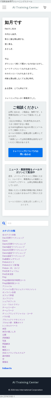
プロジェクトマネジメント (13, 319)
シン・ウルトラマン (10, 304)
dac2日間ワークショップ (13, 238)
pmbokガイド (8, 262)
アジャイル (7, 286)
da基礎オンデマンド (11, 259)
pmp (4, 277)
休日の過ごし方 (9, 331)
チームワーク (8, 310)
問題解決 (6, 344)
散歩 (4, 346)
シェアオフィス (9, 301)
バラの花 (6, 316)
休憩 (4, 328)
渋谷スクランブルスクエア (13, 353)
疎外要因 (6, 356)
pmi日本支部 (7, 274)
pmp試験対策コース (11, 283)
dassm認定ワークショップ (14, 253)
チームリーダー (9, 307)
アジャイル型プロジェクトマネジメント (19, 289)
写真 (4, 340)
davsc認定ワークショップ (13, 256)
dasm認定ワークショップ (13, 247)
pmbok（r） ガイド (11, 268)
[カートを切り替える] (45, 7)
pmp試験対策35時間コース (14, 280)
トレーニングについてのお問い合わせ (26, 153)
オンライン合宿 (9, 292)
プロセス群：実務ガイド (12, 322)
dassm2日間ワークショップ (14, 250)
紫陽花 (5, 362)
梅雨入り (6, 350)
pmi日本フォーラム (10, 271)
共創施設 (6, 337)
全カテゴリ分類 (9, 234)
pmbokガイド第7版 (10, 265)
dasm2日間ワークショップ (14, 244)
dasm (4, 240)
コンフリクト (8, 298)
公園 (4, 334)
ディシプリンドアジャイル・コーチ (17, 313)
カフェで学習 (8, 295)
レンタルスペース (10, 325)
